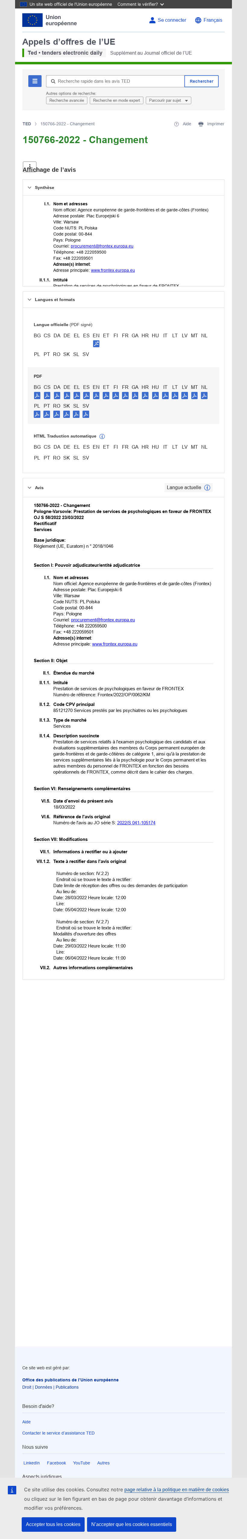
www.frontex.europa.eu (113, 270)
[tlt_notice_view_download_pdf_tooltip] (37, 395)
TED (27, 123)
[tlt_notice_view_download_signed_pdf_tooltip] (96, 344)
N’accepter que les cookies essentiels (131, 1524)
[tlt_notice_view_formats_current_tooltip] (207, 488)
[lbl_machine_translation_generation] (102, 436)
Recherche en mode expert (116, 100)
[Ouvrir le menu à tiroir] (29, 167)
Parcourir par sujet (165, 100)
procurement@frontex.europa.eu (102, 246)
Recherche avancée (66, 100)
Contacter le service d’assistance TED (58, 1433)
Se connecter (172, 20)
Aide (26, 1421)
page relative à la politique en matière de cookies (176, 1489)
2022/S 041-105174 (136, 822)
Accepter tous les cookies (53, 1524)
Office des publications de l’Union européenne (70, 1379)
